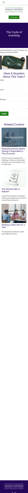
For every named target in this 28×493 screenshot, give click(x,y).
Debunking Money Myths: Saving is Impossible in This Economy (14, 151)
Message (3, 99)
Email (2, 90)
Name (2, 80)
